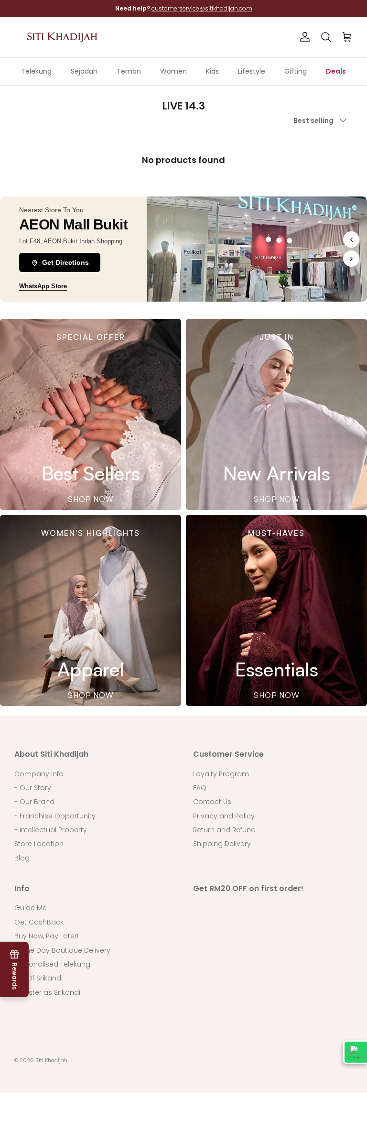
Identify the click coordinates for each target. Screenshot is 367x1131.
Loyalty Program (221, 774)
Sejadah (84, 71)
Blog (22, 858)
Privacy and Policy (224, 816)
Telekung (36, 71)
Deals (336, 71)
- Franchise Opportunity (55, 816)
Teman (129, 71)
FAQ (199, 788)
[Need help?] (355, 1052)
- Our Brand (34, 801)
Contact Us (212, 801)
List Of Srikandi (38, 978)
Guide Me (30, 908)
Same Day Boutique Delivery (62, 950)
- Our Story (32, 788)
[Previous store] (351, 239)
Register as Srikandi (47, 992)
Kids (212, 71)
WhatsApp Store (43, 286)
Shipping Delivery (222, 843)
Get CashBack (39, 922)
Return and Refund (224, 830)
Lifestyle (251, 71)
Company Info (39, 774)
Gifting (295, 71)
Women (173, 71)
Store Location (39, 843)
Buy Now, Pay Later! (46, 936)
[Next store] (351, 258)
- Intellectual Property (50, 830)
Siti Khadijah (51, 1060)
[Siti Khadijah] (62, 37)
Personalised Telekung (52, 964)
